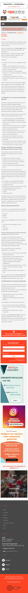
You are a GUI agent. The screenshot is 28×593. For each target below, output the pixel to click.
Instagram (7, 564)
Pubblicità (5, 520)
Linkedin (7, 569)
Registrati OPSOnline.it (14, 4)
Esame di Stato (14, 488)
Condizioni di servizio (8, 522)
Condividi (3, 39)
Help (4, 528)
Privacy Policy (10, 582)
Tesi (14, 479)
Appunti (14, 475)
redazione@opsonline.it (11, 551)
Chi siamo (5, 512)
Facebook (7, 560)
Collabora (5, 517)
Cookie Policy (17, 582)
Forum (4, 525)
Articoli (14, 484)
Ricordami (6, 353)
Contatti (5, 515)
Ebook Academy (14, 493)
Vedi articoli (4, 36)
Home (4, 510)
